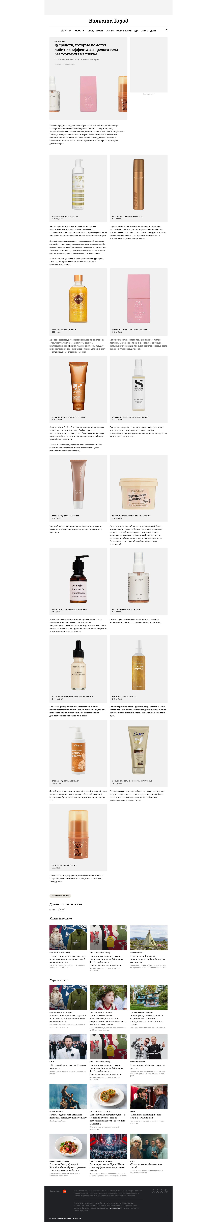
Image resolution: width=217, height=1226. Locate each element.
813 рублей (56, 783)
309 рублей (117, 783)
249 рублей (117, 699)
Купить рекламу (148, 94)
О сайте (52, 1219)
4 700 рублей (57, 219)
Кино (51, 1062)
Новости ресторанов (59, 1161)
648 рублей (117, 332)
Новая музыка (56, 1111)
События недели (138, 1062)
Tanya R (58, 65)
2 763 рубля (57, 419)
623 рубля (116, 612)
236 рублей (117, 518)
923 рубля (116, 219)
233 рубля (56, 868)
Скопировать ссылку (60, 896)
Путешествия (136, 953)
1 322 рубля (117, 419)
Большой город (55, 1191)
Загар (62, 910)
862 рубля (56, 612)
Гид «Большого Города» (60, 953)
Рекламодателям (64, 1219)
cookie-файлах (115, 1208)
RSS (167, 1191)
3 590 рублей (57, 699)
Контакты (77, 1219)
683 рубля (56, 332)
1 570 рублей (57, 518)
